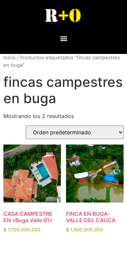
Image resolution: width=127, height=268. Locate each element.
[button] (63, 38)
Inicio (9, 58)
